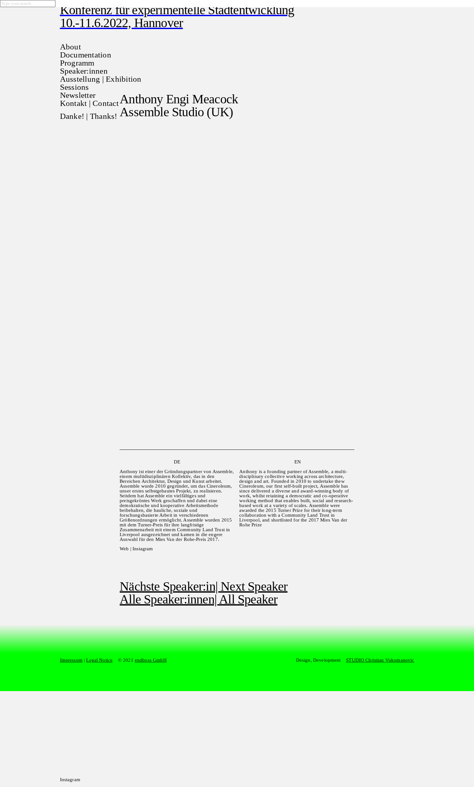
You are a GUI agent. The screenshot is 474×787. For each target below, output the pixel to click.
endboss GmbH (151, 660)
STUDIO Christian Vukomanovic (380, 660)
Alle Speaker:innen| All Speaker (198, 599)
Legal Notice (99, 660)
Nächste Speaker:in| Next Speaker (203, 586)
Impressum (71, 660)
